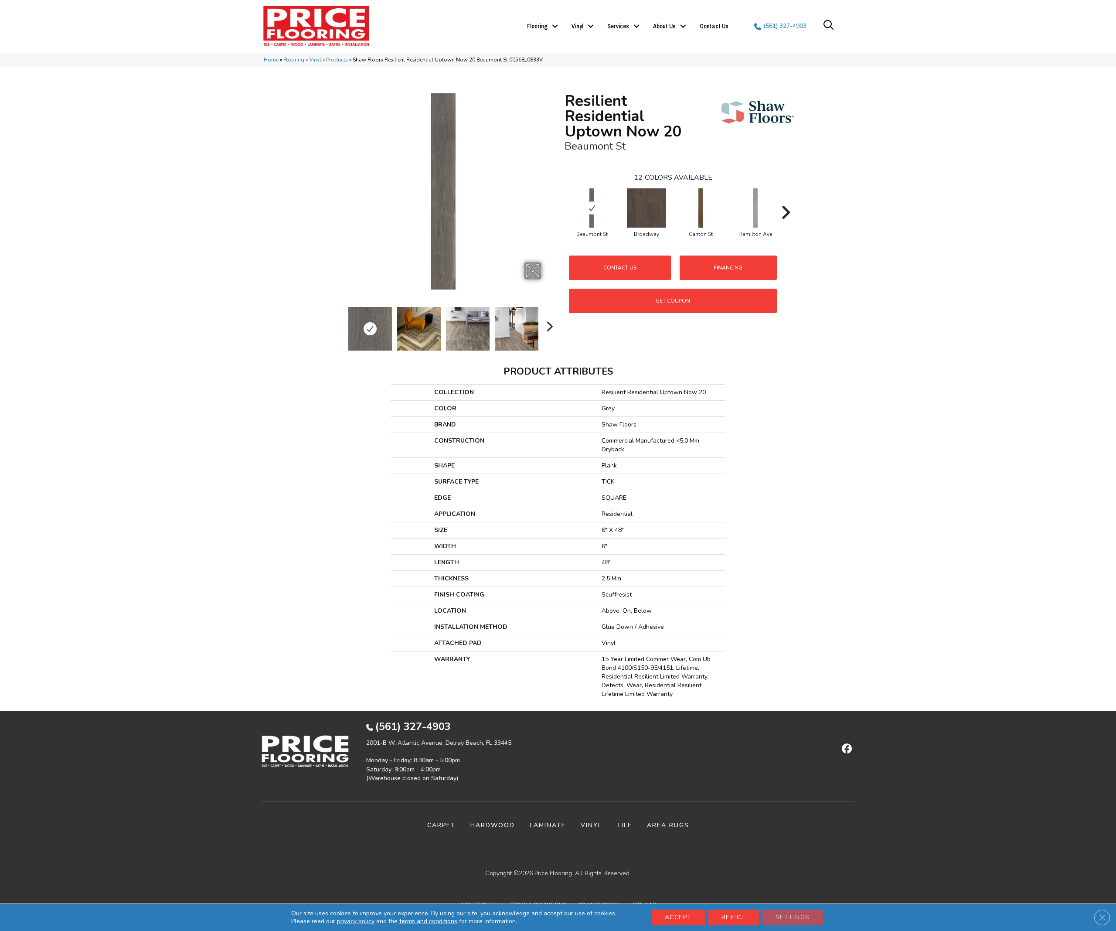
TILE (624, 825)
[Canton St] (701, 208)
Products (337, 59)
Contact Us (714, 26)
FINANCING (728, 267)
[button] (555, 26)
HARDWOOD (492, 825)
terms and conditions (428, 921)
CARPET (441, 825)
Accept (678, 917)
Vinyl (577, 26)
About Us (664, 26)
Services (618, 26)
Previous (339, 324)
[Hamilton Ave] (755, 208)
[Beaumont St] (592, 208)
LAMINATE (548, 825)
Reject (733, 917)
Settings (793, 917)
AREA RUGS (668, 825)
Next (547, 324)
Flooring (537, 26)
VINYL (591, 825)
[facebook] (845, 749)
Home (271, 59)
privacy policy (355, 921)
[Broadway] (646, 208)
